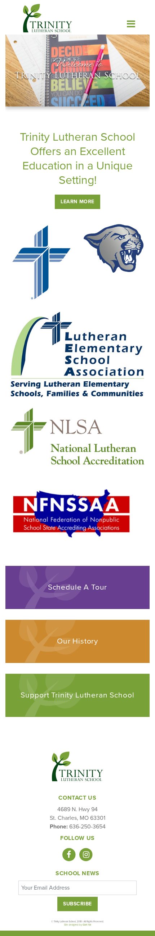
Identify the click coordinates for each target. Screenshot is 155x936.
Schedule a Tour (77, 587)
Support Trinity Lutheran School (77, 695)
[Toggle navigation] (131, 24)
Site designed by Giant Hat (77, 924)
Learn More (77, 202)
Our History (77, 641)
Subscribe (77, 904)
